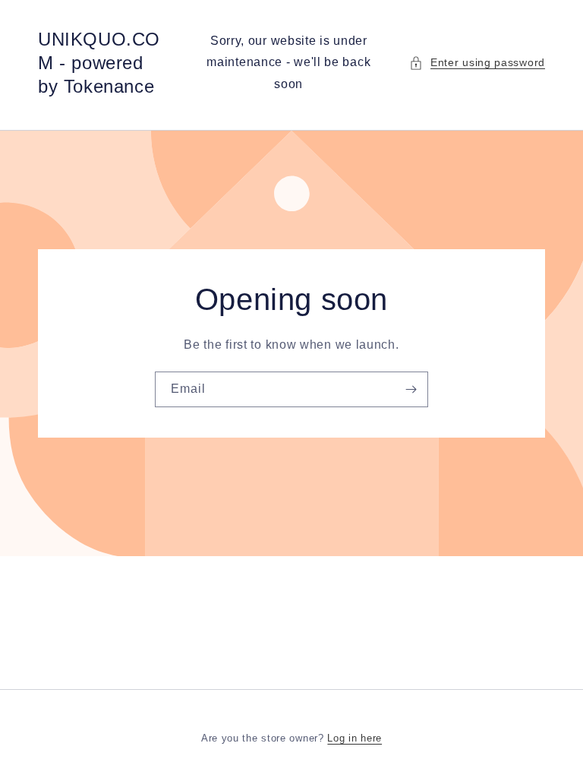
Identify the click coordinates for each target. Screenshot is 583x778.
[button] (477, 62)
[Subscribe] (410, 389)
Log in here (354, 738)
